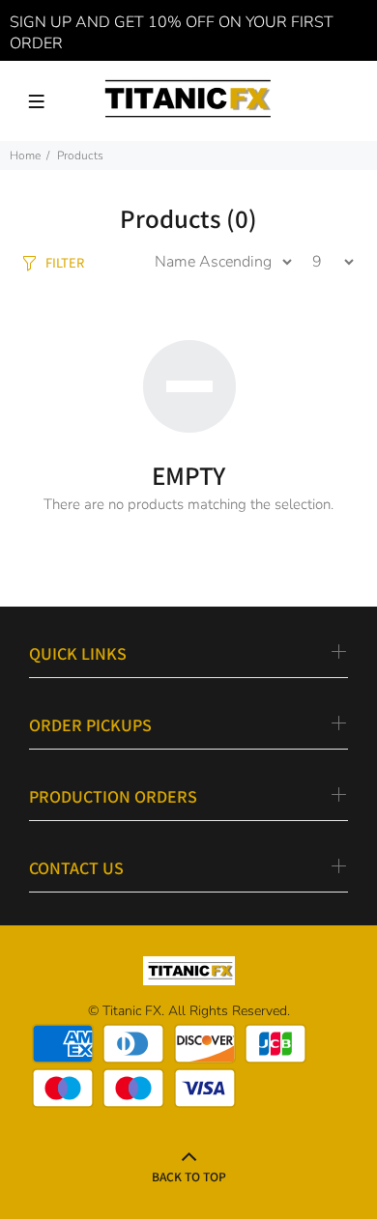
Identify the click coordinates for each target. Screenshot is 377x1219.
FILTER (64, 262)
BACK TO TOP (189, 1176)
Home (25, 155)
